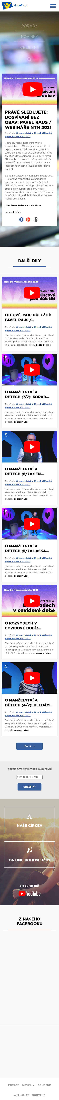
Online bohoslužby (29, 860)
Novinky (29, 37)
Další (27, 746)
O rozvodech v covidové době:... (23, 625)
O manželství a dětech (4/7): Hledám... (29, 702)
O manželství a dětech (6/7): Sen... (24, 471)
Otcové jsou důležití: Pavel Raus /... (28, 317)
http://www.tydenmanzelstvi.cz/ (23, 205)
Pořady (29, 26)
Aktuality (21, 1095)
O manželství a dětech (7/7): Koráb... (27, 394)
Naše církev (29, 825)
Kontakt (38, 1095)
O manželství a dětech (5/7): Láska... (27, 548)
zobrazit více (43, 345)
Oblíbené (29, 47)
